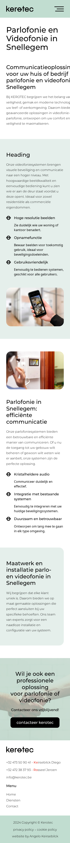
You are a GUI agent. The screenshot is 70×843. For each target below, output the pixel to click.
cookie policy (47, 829)
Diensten (13, 800)
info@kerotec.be (19, 777)
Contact (12, 806)
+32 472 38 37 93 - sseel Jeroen (31, 770)
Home (11, 794)
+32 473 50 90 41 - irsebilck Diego (33, 762)
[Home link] (19, 9)
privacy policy (23, 829)
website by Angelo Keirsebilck (35, 836)
